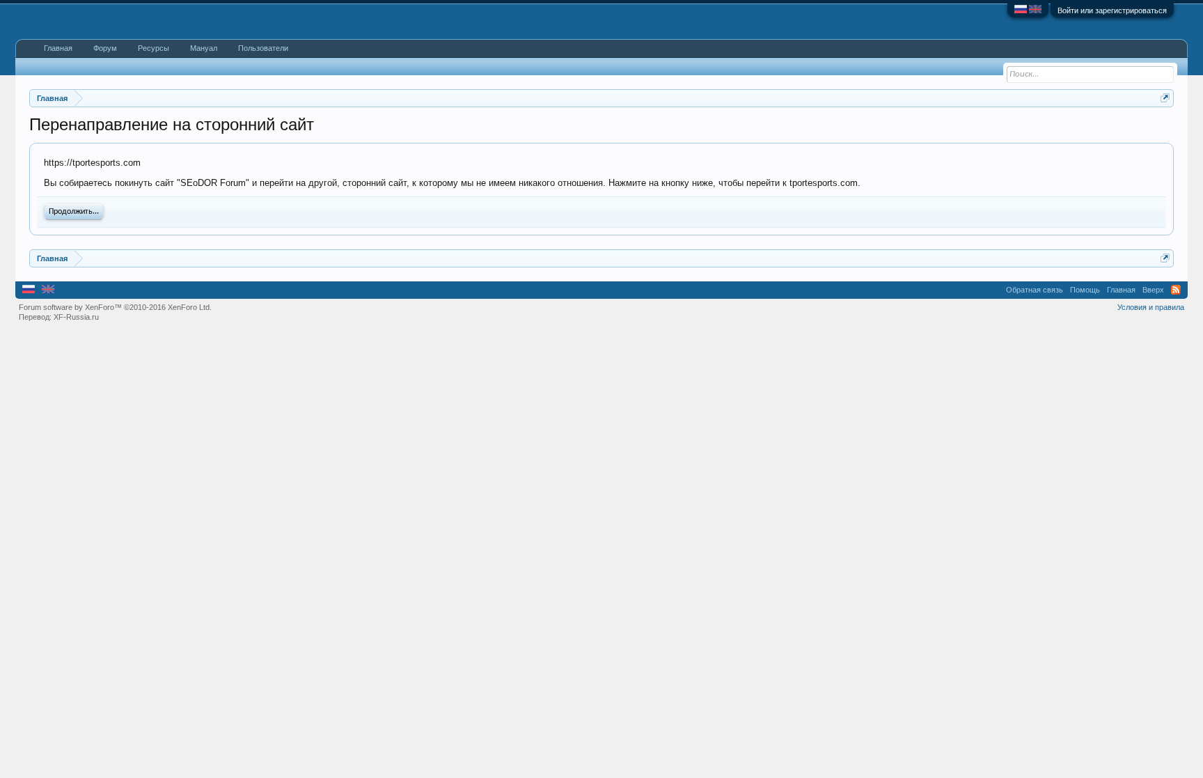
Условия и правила (1150, 307)
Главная (58, 48)
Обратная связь (1034, 290)
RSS (1176, 290)
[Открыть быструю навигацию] (1165, 97)
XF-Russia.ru (76, 317)
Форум (105, 48)
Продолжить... (74, 212)
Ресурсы (153, 48)
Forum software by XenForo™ (115, 307)
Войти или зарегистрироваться (1112, 10)
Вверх (1153, 290)
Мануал (203, 48)
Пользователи (263, 48)
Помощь (1085, 290)
